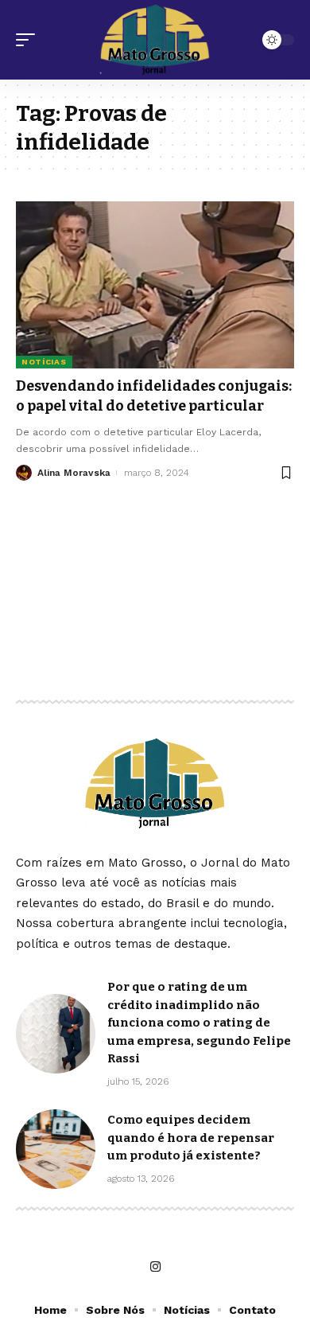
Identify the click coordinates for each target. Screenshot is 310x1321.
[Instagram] (155, 1267)
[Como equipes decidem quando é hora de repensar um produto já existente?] (55, 1149)
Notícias (44, 361)
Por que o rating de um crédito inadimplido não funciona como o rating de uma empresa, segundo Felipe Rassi (199, 1023)
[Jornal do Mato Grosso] (155, 39)
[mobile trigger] (29, 39)
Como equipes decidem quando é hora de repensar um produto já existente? (190, 1138)
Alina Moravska (73, 472)
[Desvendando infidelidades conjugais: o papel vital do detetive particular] (155, 284)
